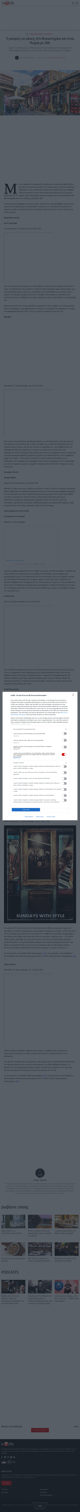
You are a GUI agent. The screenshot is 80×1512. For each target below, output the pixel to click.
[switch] (64, 733)
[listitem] (40, 729)
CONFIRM (26, 809)
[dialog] (40, 756)
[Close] (74, 695)
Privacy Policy (51, 816)
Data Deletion (29, 816)
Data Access (40, 816)
